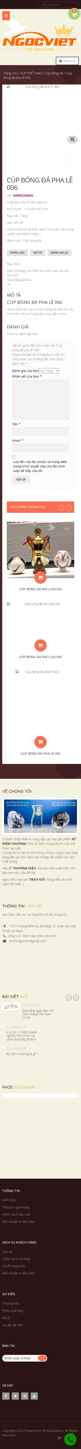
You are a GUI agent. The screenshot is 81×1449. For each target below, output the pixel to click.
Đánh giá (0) (59, 252)
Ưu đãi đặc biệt (12, 1325)
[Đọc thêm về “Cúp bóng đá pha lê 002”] (40, 742)
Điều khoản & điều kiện (18, 1221)
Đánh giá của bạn (25, 371)
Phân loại (17, 252)
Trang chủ (10, 73)
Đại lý (6, 1318)
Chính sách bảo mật (16, 1214)
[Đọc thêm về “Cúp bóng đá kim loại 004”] (40, 578)
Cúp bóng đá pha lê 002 (41, 753)
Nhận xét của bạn (27, 376)
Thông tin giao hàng (15, 1207)
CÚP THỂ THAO (31, 73)
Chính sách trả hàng (16, 1259)
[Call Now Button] (70, 1439)
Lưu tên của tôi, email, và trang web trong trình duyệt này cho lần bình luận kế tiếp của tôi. (40, 466)
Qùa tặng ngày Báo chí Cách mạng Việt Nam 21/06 (37, 1014)
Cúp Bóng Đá (54, 73)
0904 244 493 (46, 936)
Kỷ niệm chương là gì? (21, 1054)
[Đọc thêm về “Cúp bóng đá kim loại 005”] (40, 645)
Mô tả (38, 252)
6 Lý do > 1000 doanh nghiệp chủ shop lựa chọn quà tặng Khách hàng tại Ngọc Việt (21, 1037)
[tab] (18, 253)
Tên (16, 424)
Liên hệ (7, 1252)
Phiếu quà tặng (12, 1310)
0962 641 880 (18, 936)
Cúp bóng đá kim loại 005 (40, 657)
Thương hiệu (11, 1303)
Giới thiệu (9, 1200)
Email (17, 440)
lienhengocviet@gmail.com (27, 941)
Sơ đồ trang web (13, 1266)
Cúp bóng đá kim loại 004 (40, 589)
